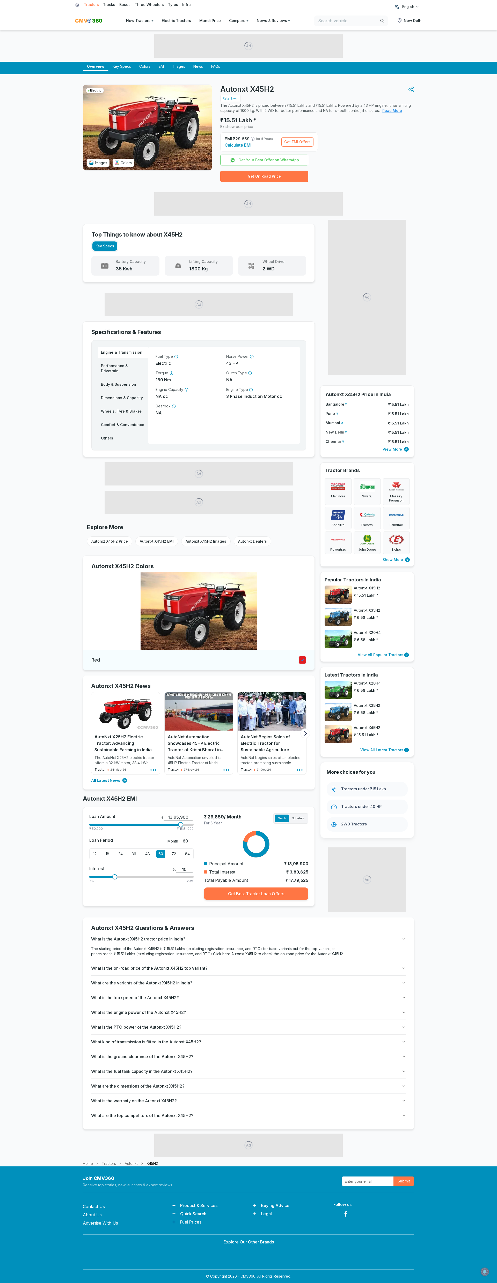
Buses (124, 4)
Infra (186, 4)
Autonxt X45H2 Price (109, 541)
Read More (392, 110)
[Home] (89, 21)
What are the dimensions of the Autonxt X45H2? (138, 1086)
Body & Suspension (118, 384)
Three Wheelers (149, 4)
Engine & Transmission (121, 352)
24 (120, 854)
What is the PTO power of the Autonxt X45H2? (136, 1027)
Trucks (109, 4)
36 (134, 854)
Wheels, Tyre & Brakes (121, 411)
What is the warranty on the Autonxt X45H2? (134, 1100)
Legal (266, 1213)
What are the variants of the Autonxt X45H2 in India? (141, 982)
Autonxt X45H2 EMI (157, 541)
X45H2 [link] (152, 1163)
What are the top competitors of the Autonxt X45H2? (142, 1115)
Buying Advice (275, 1205)
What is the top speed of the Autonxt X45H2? (135, 997)
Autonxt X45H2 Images (206, 541)
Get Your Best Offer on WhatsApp (268, 160)
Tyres (173, 4)
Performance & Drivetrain (114, 368)
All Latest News (105, 780)
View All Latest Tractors (381, 750)
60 (160, 854)
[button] (411, 89)
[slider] (180, 824)
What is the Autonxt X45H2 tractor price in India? (138, 939)
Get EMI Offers (297, 142)
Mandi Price (210, 20)
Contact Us (94, 1206)
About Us (92, 1214)
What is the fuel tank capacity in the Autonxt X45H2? (142, 1071)
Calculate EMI (238, 145)
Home (88, 1163)
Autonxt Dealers (252, 541)
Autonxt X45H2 (244, 954)
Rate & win (230, 98)
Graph (282, 818)
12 (95, 854)
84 (187, 854)
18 (107, 854)
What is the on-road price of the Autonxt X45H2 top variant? (149, 968)
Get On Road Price (264, 176)
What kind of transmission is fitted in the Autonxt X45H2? (146, 1041)
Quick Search (193, 1213)
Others (107, 438)
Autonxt (131, 1163)
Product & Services (198, 1205)
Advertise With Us (100, 1223)
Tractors (91, 4)
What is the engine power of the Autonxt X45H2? (138, 1012)
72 (174, 854)
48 (147, 854)
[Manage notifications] (485, 1271)
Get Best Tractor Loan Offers (256, 893)
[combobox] (410, 6)
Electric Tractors (176, 20)
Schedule (298, 818)
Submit (404, 1181)
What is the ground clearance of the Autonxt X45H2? (142, 1056)
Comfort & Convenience (122, 424)
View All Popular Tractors (380, 654)
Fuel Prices (190, 1222)
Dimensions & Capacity (122, 398)
